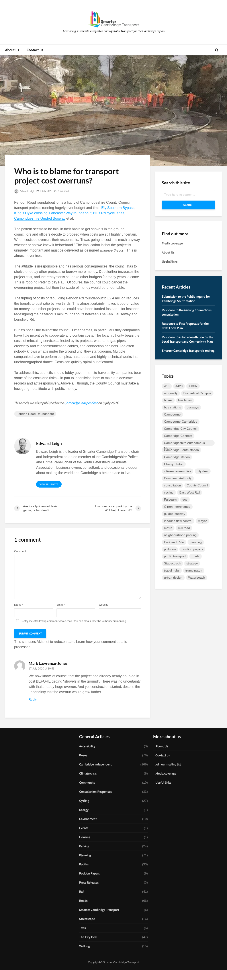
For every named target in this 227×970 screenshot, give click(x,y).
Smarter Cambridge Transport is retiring (188, 351)
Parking (84, 846)
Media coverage (172, 243)
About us (12, 50)
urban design (173, 577)
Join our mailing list (168, 764)
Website (103, 604)
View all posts (48, 484)
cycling (169, 492)
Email (61, 604)
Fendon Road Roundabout (35, 414)
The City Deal (88, 937)
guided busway (174, 513)
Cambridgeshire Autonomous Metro (184, 443)
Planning (85, 855)
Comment (20, 551)
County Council (197, 485)
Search (188, 205)
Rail (81, 892)
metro (168, 528)
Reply (33, 699)
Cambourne (172, 414)
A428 (179, 386)
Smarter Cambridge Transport (99, 910)
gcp (185, 499)
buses (168, 400)
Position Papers (89, 873)
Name (18, 604)
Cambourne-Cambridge (180, 421)
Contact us (35, 50)
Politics (84, 864)
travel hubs (172, 570)
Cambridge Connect (178, 435)
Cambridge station (177, 457)
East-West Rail (189, 492)
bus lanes (185, 400)
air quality (171, 393)
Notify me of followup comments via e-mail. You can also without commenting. (74, 621)
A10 (167, 386)
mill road (184, 528)
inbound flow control (178, 521)
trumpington (193, 570)
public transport (175, 556)
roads (196, 556)
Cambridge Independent (81, 403)
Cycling (84, 801)
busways (193, 407)
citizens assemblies (177, 471)
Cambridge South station (181, 450)
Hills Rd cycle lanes (108, 213)
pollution (170, 549)
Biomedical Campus (197, 393)
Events (83, 828)
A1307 (193, 386)
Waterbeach (196, 577)
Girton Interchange (177, 506)
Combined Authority (178, 478)
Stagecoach (172, 563)
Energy (84, 810)
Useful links (170, 261)
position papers (192, 549)
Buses (83, 755)
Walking (84, 946)
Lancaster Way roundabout (70, 213)
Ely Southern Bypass (117, 208)
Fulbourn (170, 499)
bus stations (172, 407)
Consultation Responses (95, 792)
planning (196, 542)
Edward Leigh (26, 191)
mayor (202, 521)
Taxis (82, 928)
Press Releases (89, 882)
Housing (84, 837)
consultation (172, 485)
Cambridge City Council (180, 428)
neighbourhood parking (180, 535)
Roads (83, 901)
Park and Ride (174, 542)
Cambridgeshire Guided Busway (39, 218)
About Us (168, 252)
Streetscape (87, 919)
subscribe (95, 621)
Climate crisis (88, 773)
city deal (202, 471)
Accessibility (87, 746)
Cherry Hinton (174, 464)
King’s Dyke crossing (30, 213)
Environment (88, 819)
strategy (192, 563)
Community (87, 783)
